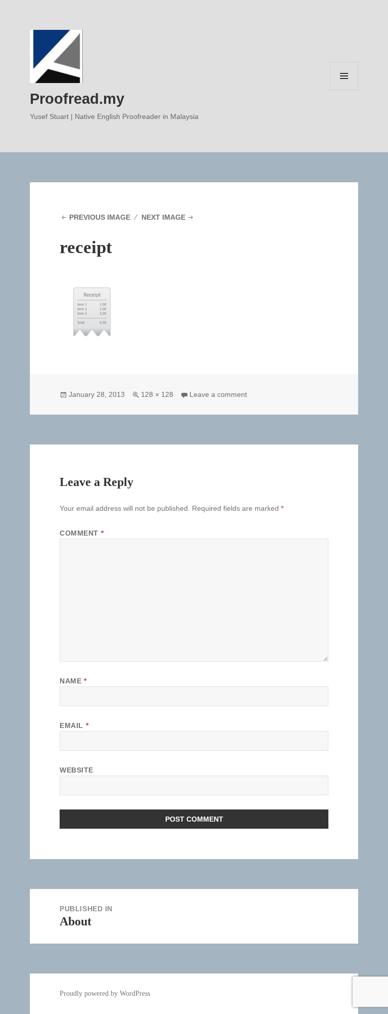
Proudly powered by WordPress (105, 993)
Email (74, 725)
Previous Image (99, 217)
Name (73, 681)
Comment (82, 533)
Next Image (163, 217)
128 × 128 (157, 394)
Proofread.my (77, 99)
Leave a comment (218, 394)
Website (76, 770)
